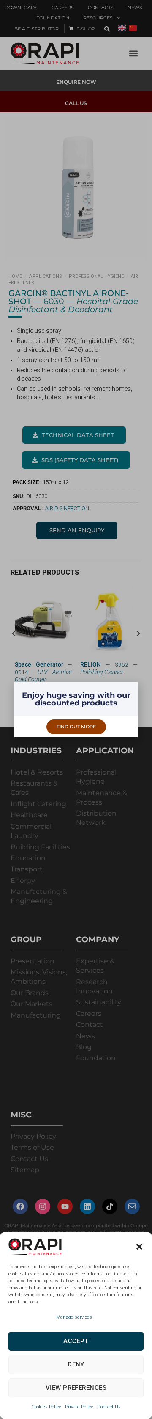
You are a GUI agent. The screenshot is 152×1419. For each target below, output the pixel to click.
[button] (139, 1246)
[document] (76, 709)
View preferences (76, 1387)
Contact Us (109, 1407)
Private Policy (79, 1407)
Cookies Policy (46, 1407)
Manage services (74, 1317)
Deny (76, 1364)
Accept (76, 1341)
